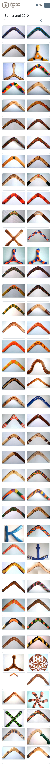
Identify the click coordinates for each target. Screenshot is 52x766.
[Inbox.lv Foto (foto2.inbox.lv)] (14, 5)
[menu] (47, 5)
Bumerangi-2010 (17, 15)
